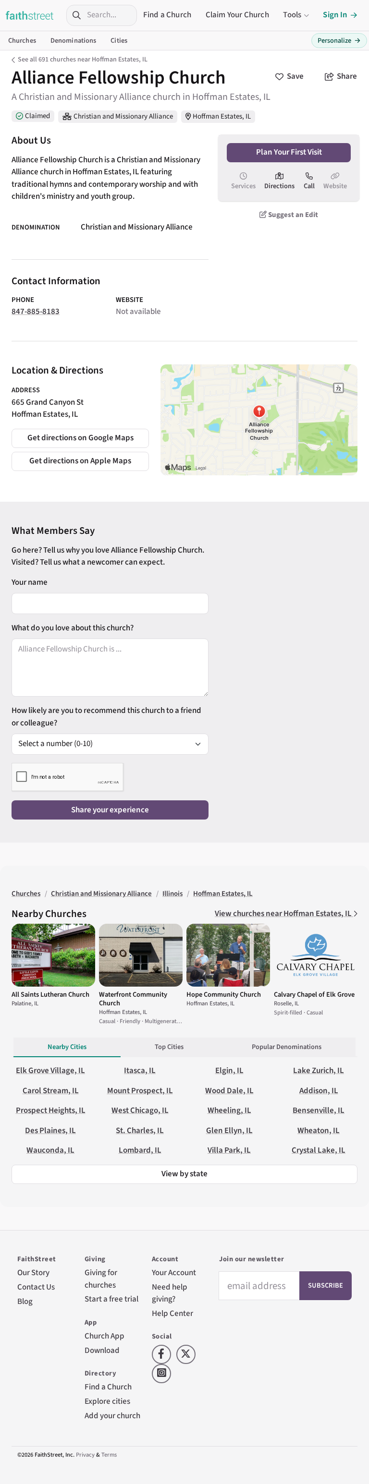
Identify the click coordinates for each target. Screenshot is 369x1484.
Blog (25, 1301)
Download (102, 1350)
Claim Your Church (237, 15)
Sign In (335, 15)
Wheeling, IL (229, 1110)
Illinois (172, 894)
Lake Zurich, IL (318, 1070)
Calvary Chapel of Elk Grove (314, 994)
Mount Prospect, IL (140, 1091)
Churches (22, 41)
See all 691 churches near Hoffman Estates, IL (83, 59)
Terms (109, 1454)
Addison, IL (318, 1091)
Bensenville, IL (318, 1110)
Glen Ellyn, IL (229, 1130)
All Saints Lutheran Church (50, 994)
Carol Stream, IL (51, 1091)
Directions (279, 186)
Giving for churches (101, 1279)
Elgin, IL (229, 1070)
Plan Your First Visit (289, 152)
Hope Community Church (223, 994)
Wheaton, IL (318, 1130)
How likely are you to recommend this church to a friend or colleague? (106, 717)
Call (309, 186)
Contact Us (36, 1287)
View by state (184, 1174)
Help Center (172, 1313)
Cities (119, 41)
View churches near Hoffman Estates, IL (284, 913)
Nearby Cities (67, 1047)
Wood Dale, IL (229, 1091)
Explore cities (107, 1401)
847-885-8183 (36, 311)
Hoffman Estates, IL (222, 116)
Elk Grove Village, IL (50, 1070)
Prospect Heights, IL (51, 1110)
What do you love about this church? (73, 628)
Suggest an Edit (292, 215)
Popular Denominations (286, 1047)
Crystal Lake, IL (318, 1150)
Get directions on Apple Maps (80, 461)
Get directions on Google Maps (80, 438)
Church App (104, 1336)
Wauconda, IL (50, 1150)
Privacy (85, 1454)
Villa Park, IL (229, 1150)
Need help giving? (169, 1293)
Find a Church (167, 15)
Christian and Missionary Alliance (123, 116)
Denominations (73, 41)
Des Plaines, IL (50, 1130)
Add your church (112, 1416)
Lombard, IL (140, 1150)
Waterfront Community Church (133, 998)
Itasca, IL (140, 1070)
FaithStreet (30, 15)
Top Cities (169, 1047)
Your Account (174, 1273)
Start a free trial (111, 1299)
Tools (292, 15)
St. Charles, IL (140, 1130)
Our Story (33, 1273)
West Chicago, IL (140, 1110)
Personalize (339, 41)
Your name (30, 582)
